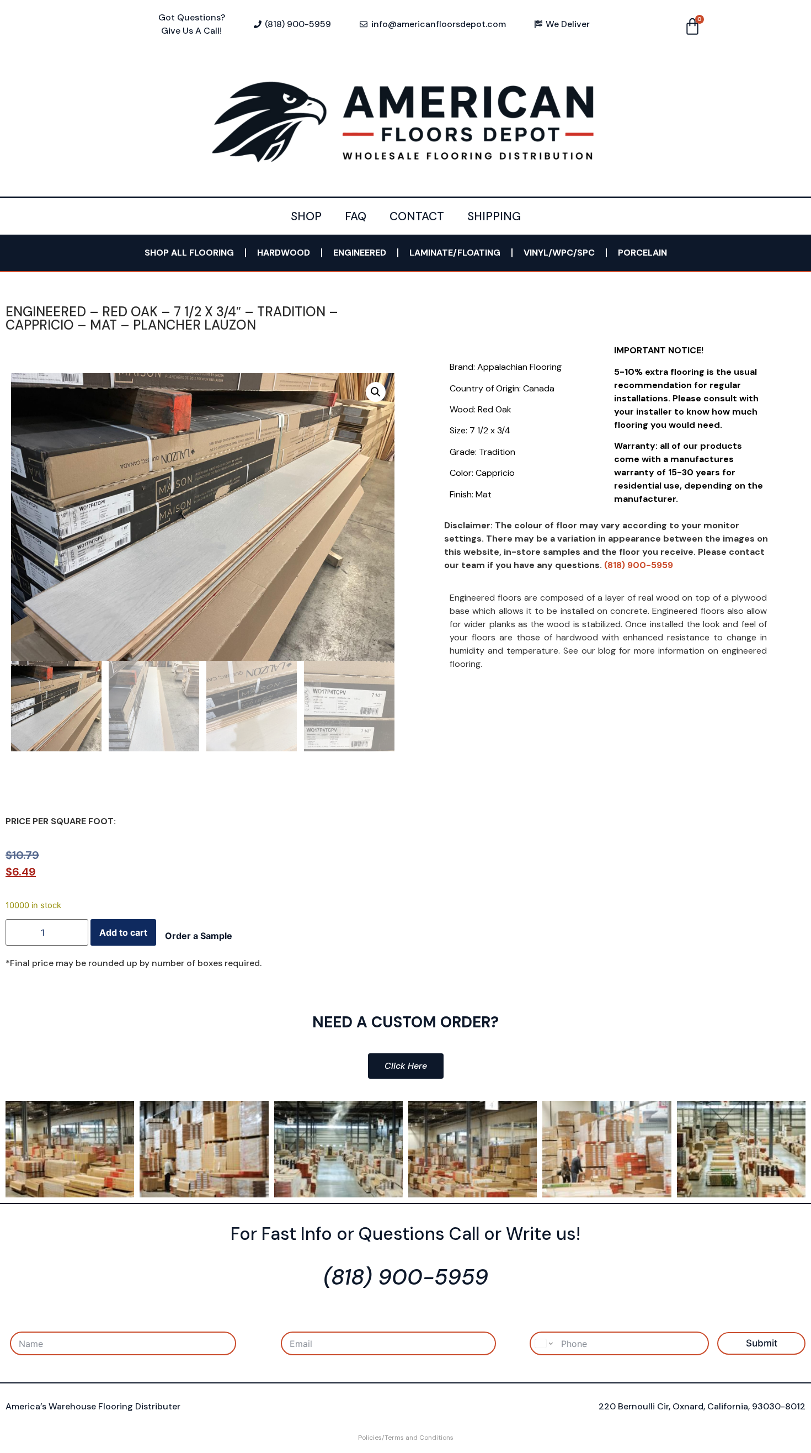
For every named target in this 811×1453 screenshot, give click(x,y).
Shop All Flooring (189, 252)
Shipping (494, 216)
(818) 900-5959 (638, 565)
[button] (376, 392)
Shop (306, 216)
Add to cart (123, 932)
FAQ (355, 216)
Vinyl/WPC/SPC (559, 252)
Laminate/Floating (454, 252)
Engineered (359, 252)
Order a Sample (198, 935)
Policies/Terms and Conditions (405, 1437)
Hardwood (283, 252)
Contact (417, 216)
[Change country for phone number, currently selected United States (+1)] (543, 1343)
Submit (761, 1343)
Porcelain (642, 252)
